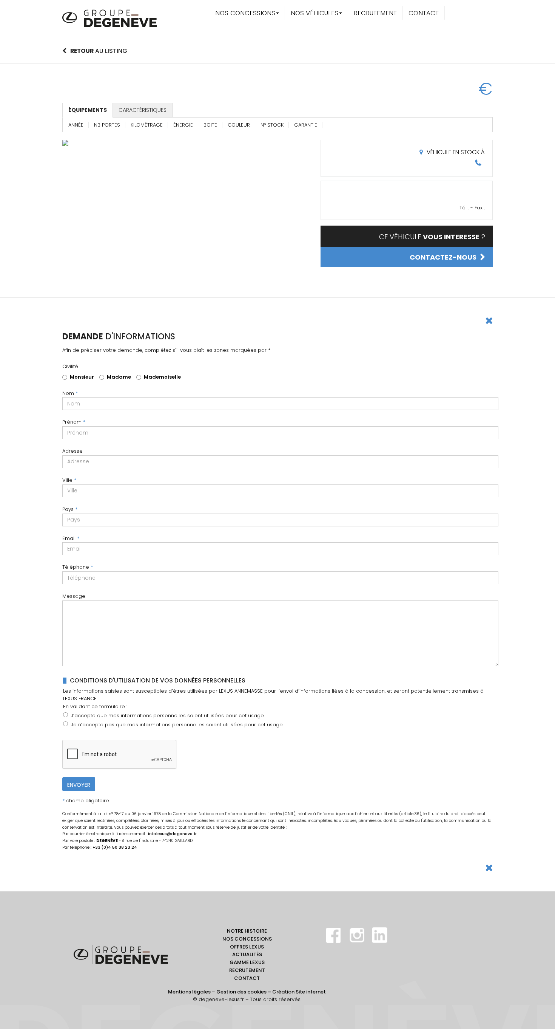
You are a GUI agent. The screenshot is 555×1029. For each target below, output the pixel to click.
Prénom (73, 422)
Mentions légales (189, 991)
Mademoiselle (162, 377)
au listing (98, 51)
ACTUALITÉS (247, 954)
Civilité (70, 366)
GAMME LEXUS (247, 962)
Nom (70, 393)
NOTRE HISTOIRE (247, 931)
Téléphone (77, 567)
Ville (69, 480)
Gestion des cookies (241, 991)
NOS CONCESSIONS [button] (245, 12)
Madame (119, 377)
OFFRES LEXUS (247, 946)
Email (70, 538)
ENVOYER (78, 785)
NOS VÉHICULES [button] (314, 12)
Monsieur (82, 377)
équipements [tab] (87, 110)
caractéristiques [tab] (142, 110)
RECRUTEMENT (375, 12)
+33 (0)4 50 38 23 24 (114, 847)
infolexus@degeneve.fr (172, 834)
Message (73, 596)
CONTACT (424, 12)
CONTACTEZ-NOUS (443, 257)
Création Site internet (299, 991)
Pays (69, 509)
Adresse (72, 451)
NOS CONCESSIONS (247, 938)
